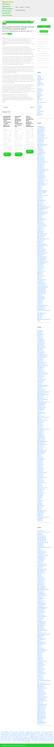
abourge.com (40, 215)
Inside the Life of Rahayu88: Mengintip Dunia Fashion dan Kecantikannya (18, 121)
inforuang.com (40, 421)
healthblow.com (40, 397)
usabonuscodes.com (41, 284)
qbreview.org (39, 358)
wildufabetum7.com (41, 723)
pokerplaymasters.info (41, 539)
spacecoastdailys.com (41, 290)
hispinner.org (39, 388)
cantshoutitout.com (41, 343)
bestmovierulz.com (41, 157)
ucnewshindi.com (40, 553)
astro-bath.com (40, 196)
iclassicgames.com (41, 581)
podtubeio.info (40, 481)
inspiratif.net (39, 333)
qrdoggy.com (40, 636)
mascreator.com (40, 264)
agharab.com (40, 204)
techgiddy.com (40, 549)
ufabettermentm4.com (41, 707)
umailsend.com (40, 566)
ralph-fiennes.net (40, 416)
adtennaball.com (40, 381)
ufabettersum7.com (41, 708)
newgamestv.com (40, 610)
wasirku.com (39, 454)
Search (44, 19)
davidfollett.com (40, 150)
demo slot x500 (18, 735)
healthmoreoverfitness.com (42, 365)
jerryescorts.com (40, 617)
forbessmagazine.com (41, 244)
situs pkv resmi (40, 83)
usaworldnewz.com (41, 129)
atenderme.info (40, 473)
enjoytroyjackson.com (41, 235)
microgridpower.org (41, 673)
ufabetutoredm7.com (41, 717)
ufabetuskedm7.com (41, 714)
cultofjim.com (40, 148)
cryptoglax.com (40, 163)
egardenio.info (40, 657)
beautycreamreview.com (42, 226)
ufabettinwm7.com (41, 709)
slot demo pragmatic (49, 734)
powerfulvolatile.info (41, 482)
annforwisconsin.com (41, 145)
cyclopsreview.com (41, 228)
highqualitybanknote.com (42, 252)
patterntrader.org (40, 644)
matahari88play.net (41, 593)
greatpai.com (40, 210)
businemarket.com (41, 592)
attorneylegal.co (40, 619)
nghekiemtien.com (41, 453)
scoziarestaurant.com (41, 293)
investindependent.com (42, 259)
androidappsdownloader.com (43, 394)
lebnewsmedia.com (41, 177)
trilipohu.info (39, 519)
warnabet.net (40, 503)
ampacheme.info (40, 468)
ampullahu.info (40, 469)
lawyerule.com (40, 449)
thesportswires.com (41, 601)
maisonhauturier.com (41, 263)
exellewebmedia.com (41, 557)
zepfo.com (39, 278)
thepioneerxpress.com (41, 347)
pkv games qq (42, 738)
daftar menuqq (3, 737)
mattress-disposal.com (41, 633)
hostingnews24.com (41, 254)
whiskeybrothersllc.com (42, 722)
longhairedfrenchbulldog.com (43, 589)
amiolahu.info (40, 467)
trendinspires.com (41, 434)
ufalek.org (39, 631)
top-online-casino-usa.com (42, 374)
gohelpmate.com (40, 398)
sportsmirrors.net (40, 612)
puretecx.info (40, 463)
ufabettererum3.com (41, 705)
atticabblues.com (40, 223)
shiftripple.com (40, 689)
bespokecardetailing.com (42, 191)
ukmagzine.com (40, 561)
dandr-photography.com (42, 444)
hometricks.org (40, 671)
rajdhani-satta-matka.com (42, 399)
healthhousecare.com (41, 249)
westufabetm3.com (41, 721)
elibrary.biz (39, 194)
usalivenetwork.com (41, 551)
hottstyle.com (40, 255)
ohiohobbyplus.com (41, 164)
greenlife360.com (40, 342)
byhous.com (39, 509)
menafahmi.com (40, 265)
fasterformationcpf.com (42, 569)
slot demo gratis (40, 84)
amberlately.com (40, 140)
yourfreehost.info (40, 168)
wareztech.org (40, 562)
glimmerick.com (40, 149)
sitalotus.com (40, 647)
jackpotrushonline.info (41, 552)
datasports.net (40, 613)
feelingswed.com (40, 241)
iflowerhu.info (40, 515)
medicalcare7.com (40, 380)
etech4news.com (40, 237)
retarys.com (39, 567)
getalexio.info (40, 659)
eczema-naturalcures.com (42, 195)
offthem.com (39, 335)
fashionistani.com (40, 240)
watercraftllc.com (40, 214)
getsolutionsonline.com (42, 386)
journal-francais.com (41, 446)
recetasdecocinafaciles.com (42, 208)
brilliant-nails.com (40, 443)
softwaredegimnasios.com (42, 287)
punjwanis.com (40, 530)
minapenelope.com (41, 160)
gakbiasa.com (40, 514)
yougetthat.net (40, 576)
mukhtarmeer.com (41, 267)
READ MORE (7, 154)
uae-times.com (40, 330)
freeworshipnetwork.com (42, 213)
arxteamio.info (40, 658)
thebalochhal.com (40, 134)
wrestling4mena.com (41, 403)
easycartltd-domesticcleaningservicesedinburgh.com (43, 319)
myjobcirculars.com (41, 363)
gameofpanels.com (41, 393)
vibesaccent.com (40, 136)
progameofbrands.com (42, 357)
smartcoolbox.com (41, 691)
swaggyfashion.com (41, 437)
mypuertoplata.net (41, 345)
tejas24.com (39, 455)
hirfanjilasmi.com (40, 670)
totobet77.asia (40, 702)
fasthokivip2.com (40, 584)
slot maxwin (40, 734)
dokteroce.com (40, 445)
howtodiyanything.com (41, 256)
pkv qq (38, 112)
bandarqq (39, 77)
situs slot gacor (6, 733)
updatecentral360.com (41, 650)
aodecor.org (39, 491)
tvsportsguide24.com (41, 622)
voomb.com (39, 620)
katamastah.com (40, 652)
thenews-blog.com (41, 282)
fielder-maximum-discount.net (43, 417)
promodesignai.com (41, 297)
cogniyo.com (39, 667)
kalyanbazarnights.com (42, 372)
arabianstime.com (40, 222)
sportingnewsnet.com (41, 603)
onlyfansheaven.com (41, 413)
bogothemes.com (40, 166)
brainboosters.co (40, 139)
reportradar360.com (41, 436)
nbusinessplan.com (41, 340)
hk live (38, 97)
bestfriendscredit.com (41, 192)
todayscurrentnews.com (42, 700)
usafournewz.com (40, 132)
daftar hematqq (19, 737)
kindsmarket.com (40, 422)
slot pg (19, 734)
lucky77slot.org (40, 626)
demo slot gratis (40, 89)
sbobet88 (39, 96)
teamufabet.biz (40, 349)
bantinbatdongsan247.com (42, 542)
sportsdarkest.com (41, 598)
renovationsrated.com (41, 292)
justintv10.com (40, 448)
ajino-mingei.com (40, 167)
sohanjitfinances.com (41, 693)
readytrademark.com (41, 291)
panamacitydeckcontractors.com (43, 428)
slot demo (39, 88)
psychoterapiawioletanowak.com (43, 684)
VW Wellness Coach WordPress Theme (10, 745)
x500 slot (12, 735)
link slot (38, 85)
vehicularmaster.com (41, 135)
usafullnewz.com (40, 126)
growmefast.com (40, 627)
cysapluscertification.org (42, 487)
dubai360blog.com (41, 625)
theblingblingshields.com (42, 607)
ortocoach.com (40, 677)
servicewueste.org (41, 359)
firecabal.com (40, 242)
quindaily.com (40, 300)
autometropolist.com (41, 224)
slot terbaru (21, 733)
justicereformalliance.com (42, 162)
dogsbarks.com (40, 232)
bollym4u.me (39, 504)
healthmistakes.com (41, 642)
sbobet (29, 740)
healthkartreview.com (41, 250)
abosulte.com (40, 301)
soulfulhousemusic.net (41, 694)
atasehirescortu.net (41, 615)
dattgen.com (39, 229)
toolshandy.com (40, 431)
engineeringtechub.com (42, 616)
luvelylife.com (40, 423)
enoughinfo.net (40, 500)
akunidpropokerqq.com (42, 190)
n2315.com (39, 411)
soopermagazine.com (41, 288)
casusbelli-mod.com (41, 175)
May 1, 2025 (6, 31)
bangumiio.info (40, 475)
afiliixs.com (39, 217)
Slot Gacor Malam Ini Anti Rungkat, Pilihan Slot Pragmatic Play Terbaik (17, 21)
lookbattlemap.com (41, 571)
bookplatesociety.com (41, 176)
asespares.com (40, 221)
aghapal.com (39, 198)
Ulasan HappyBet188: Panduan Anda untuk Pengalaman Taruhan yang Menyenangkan (43, 51)
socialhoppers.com (41, 408)
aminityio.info (40, 466)
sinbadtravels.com (41, 560)
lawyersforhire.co (40, 590)
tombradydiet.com (41, 172)
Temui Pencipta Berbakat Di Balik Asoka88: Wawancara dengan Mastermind (30, 121)
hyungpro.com (40, 602)
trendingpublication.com (42, 704)
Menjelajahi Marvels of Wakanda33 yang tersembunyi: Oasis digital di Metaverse (7, 121)
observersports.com (41, 585)
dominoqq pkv (40, 114)
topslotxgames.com (41, 366)
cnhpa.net (39, 645)
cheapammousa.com (41, 205)
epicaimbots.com (40, 236)
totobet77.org (40, 703)
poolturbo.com (40, 457)
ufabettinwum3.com (41, 711)
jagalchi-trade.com (41, 158)
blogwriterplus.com (41, 535)
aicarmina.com (40, 143)
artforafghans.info (41, 459)
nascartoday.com (40, 268)
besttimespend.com (41, 665)
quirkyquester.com (41, 686)
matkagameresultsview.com (42, 385)
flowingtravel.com (40, 376)
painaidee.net (40, 597)
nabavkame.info (40, 513)
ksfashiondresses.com (41, 643)
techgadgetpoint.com (41, 621)
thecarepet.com (40, 534)
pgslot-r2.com (40, 274)
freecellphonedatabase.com (42, 555)
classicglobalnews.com (41, 313)
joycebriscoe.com (40, 141)
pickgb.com (39, 640)
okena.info (39, 189)
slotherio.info (40, 486)
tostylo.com (39, 575)
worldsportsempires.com (42, 649)
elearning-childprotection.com (43, 402)
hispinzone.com (40, 371)
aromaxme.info (40, 471)
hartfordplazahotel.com (42, 510)
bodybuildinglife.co (41, 635)
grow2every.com (40, 247)
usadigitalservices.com (41, 407)
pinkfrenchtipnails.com (41, 608)
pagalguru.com (40, 272)
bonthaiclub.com (40, 173)
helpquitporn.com (40, 251)
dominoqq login (16, 739)
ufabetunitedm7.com (41, 713)
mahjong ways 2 (32, 735)
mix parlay (14, 740)
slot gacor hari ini (48, 733)
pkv (38, 101)
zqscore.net (39, 653)
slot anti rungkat (25, 734)
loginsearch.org (40, 490)
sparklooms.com (40, 695)
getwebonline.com (41, 412)
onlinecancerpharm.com (42, 630)
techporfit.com (40, 338)
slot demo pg (39, 91)
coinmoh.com (40, 227)
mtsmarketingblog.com (42, 452)
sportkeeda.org (40, 663)
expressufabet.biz (40, 344)
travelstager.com (40, 432)
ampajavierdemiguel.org (42, 137)
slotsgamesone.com (41, 370)
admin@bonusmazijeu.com (15, 31)
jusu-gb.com (39, 533)
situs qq (38, 75)
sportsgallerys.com (41, 611)
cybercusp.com (40, 314)
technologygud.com (41, 638)
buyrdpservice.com (41, 572)
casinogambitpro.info (41, 538)
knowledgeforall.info (41, 404)
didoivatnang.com (40, 231)
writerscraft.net (40, 400)
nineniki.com (39, 377)
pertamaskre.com (40, 546)
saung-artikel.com (40, 583)
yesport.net (39, 574)
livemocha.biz (40, 496)
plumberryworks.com (41, 682)
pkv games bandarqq (41, 102)
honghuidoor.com (40, 375)
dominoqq (39, 105)
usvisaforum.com (40, 155)
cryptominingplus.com (41, 587)
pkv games (39, 82)
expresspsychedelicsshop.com (43, 238)
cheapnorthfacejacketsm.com (43, 169)
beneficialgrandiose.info (42, 477)
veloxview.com (40, 719)
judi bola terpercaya (21, 740)
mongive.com (40, 384)
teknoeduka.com (40, 281)
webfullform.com (40, 351)
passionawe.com (40, 679)
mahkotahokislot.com (41, 629)
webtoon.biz (39, 599)
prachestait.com (40, 458)
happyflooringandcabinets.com (43, 634)
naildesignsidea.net (41, 209)
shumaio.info (39, 485)
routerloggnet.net (40, 367)
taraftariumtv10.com (41, 439)
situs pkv (39, 110)
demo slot (39, 78)
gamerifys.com (40, 331)
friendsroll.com (40, 181)
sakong (38, 80)
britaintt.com (39, 315)
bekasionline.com (40, 339)
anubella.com (40, 304)
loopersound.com (40, 159)
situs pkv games (40, 111)
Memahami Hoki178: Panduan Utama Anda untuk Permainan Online (43, 63)
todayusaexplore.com (41, 130)
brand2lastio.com (40, 405)
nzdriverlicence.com (41, 270)
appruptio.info (40, 521)
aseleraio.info (40, 654)
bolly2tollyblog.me (41, 505)
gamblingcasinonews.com (42, 354)
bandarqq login (40, 94)
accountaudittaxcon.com (42, 661)
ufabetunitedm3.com (41, 712)
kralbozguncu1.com (41, 260)
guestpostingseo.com (41, 537)
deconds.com (40, 316)
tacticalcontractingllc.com (42, 696)
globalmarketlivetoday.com (42, 245)
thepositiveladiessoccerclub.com (43, 206)
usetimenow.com (40, 395)
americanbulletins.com (41, 219)
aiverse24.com (40, 302)
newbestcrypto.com (41, 579)
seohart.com (39, 295)
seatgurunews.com (41, 185)
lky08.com (39, 414)
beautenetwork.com (41, 306)
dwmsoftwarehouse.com (42, 233)
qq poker (26, 737)
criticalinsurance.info (41, 389)
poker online (39, 107)
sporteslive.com (40, 606)
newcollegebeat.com (41, 152)
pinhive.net (39, 501)
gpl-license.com (40, 246)
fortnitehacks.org (40, 489)
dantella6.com (40, 368)
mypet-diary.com (40, 426)
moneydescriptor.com (41, 594)
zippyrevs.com (40, 361)
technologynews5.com (41, 279)
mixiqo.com (39, 675)
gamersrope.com (40, 556)
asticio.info (39, 656)
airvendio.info (40, 460)
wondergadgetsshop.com (42, 183)
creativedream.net (41, 409)
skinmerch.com (40, 154)
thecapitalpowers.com (41, 698)
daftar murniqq (11, 737)
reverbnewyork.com (41, 153)
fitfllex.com (39, 418)
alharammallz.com (41, 218)
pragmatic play (33, 734)
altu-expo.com (40, 199)
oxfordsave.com (40, 580)
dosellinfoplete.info (41, 480)
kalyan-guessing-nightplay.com (43, 391)
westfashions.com (40, 430)
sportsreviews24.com (41, 624)
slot (38, 87)
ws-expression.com (41, 275)
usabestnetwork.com (41, 564)
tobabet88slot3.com (41, 699)
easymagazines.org (41, 668)
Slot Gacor (22, 7)
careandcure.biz (40, 666)
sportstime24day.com (41, 604)
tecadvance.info (40, 464)
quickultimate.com (41, 685)
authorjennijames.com (41, 200)
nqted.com (39, 269)
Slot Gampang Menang (20, 10)
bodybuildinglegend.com (42, 441)
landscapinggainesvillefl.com (43, 261)
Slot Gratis (27, 7)
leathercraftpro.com (41, 672)
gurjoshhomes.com (41, 171)
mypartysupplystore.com (42, 144)
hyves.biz (39, 499)
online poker (51, 737)
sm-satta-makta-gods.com (42, 286)
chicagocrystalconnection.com (43, 517)
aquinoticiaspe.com (41, 588)
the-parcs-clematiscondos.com (43, 532)
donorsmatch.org (40, 492)
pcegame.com (40, 273)
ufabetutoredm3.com (41, 716)
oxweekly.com (40, 427)
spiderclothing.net (41, 182)
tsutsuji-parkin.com (41, 203)
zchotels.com (39, 277)
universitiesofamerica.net (42, 356)
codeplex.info (40, 187)
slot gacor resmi (39, 733)
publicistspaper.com (41, 299)
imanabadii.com (40, 518)
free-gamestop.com (41, 558)
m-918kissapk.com (41, 512)
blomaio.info (39, 478)
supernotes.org (40, 648)
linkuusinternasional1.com (42, 180)
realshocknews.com (41, 639)
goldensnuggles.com (41, 570)
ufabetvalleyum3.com (41, 718)
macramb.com (40, 425)
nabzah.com (39, 382)
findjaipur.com (40, 146)
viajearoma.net (40, 201)
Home (17, 7)
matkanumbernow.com (42, 362)
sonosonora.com (40, 178)
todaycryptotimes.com (41, 283)
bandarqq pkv (14, 733)
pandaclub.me (40, 506)
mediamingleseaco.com (42, 450)
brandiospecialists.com (41, 379)
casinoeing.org (40, 495)
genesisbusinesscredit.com (42, 420)
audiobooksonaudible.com (42, 305)
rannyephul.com (40, 435)
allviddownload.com (41, 352)
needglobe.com (40, 676)
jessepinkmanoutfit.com (42, 565)
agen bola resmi (40, 79)
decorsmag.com (40, 353)
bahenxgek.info (40, 544)
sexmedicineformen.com (42, 688)
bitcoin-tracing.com (41, 307)
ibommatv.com (40, 336)
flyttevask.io (39, 508)
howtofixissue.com (41, 348)
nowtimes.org (40, 494)
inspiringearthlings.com (42, 258)
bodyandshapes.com (41, 309)
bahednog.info (40, 543)
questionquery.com (41, 440)
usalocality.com (40, 131)
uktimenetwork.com (41, 127)
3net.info (39, 186)
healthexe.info (40, 462)
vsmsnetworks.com (41, 334)
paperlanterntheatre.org (42, 212)
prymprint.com (40, 662)
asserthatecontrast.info (42, 472)
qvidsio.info (39, 483)
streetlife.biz (39, 498)
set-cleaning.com (40, 296)
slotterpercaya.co (40, 690)
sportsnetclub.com (41, 578)
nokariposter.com (40, 390)
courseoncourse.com (41, 541)
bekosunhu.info (40, 476)
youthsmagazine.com (41, 596)
